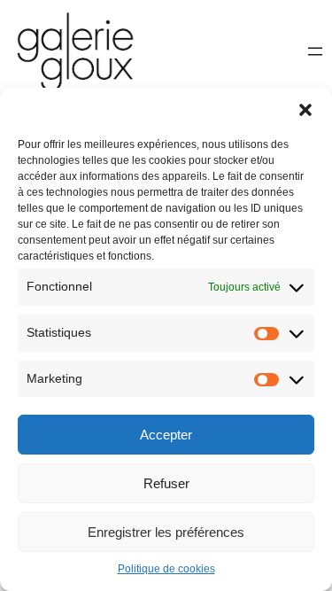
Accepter (166, 434)
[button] (305, 110)
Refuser (166, 483)
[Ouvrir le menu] (315, 51)
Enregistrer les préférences (166, 532)
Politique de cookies (166, 569)
